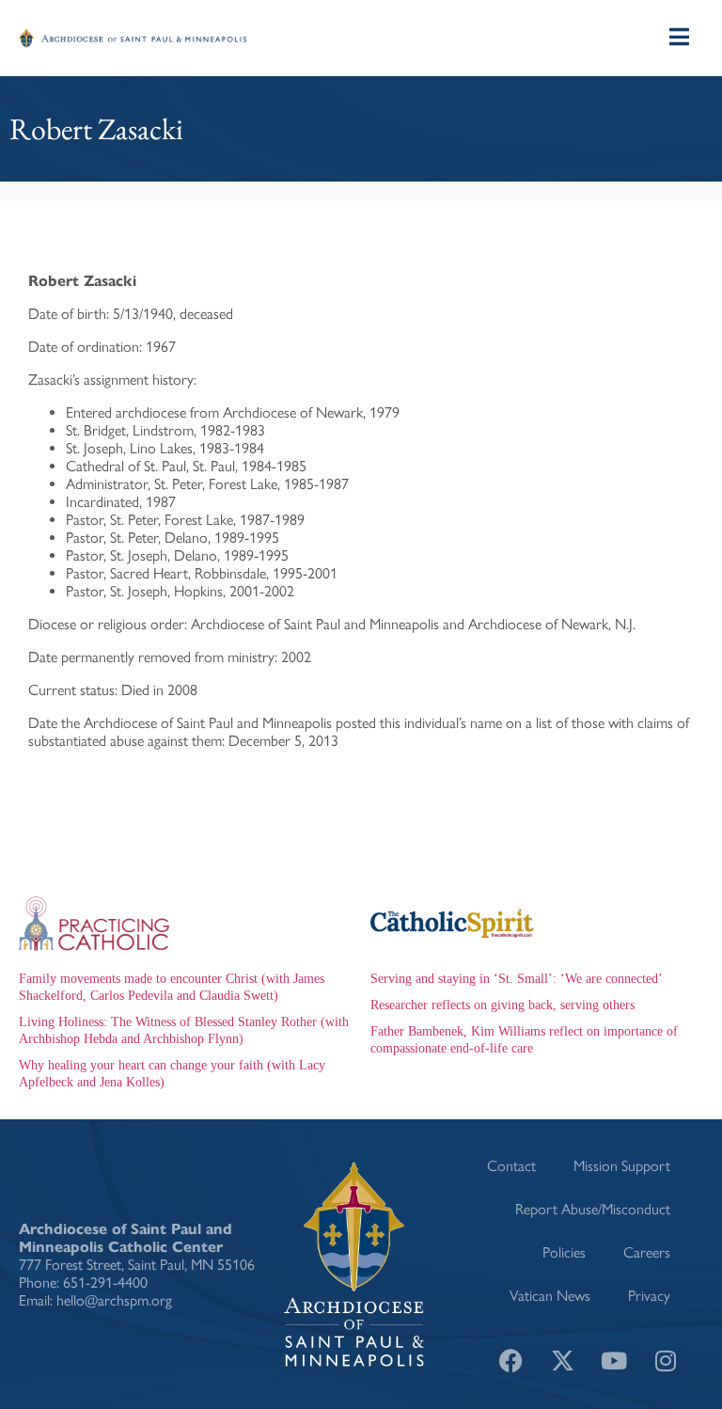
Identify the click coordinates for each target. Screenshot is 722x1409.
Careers (646, 1252)
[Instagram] (665, 1360)
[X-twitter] (562, 1360)
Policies (564, 1252)
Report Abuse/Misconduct (592, 1209)
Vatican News (550, 1296)
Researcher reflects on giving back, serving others (502, 1005)
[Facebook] (510, 1360)
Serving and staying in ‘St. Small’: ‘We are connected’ (516, 979)
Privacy (649, 1296)
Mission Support (621, 1166)
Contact (511, 1166)
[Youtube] (613, 1360)
